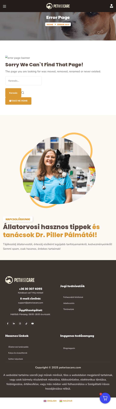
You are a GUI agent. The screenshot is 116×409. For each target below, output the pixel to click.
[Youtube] (32, 323)
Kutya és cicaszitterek (17, 353)
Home (50, 24)
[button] (18, 101)
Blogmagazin (69, 348)
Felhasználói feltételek (73, 297)
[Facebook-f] (7, 323)
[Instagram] (20, 323)
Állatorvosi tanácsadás (18, 347)
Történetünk (68, 309)
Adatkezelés (68, 303)
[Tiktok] (26, 323)
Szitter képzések (15, 359)
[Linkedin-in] (13, 323)
